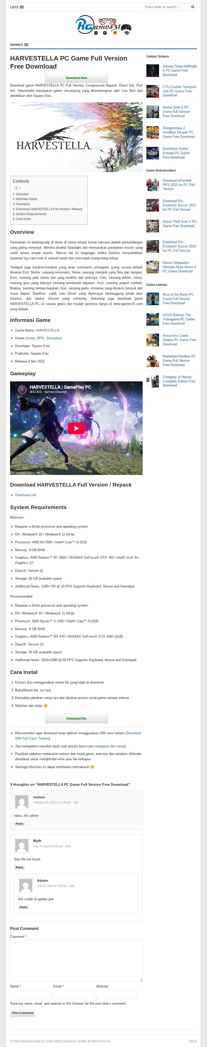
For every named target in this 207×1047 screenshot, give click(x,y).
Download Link (25, 495)
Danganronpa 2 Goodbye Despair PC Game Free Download (178, 132)
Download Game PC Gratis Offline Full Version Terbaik (53, 1040)
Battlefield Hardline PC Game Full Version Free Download (179, 360)
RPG (40, 338)
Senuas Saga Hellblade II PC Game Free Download (180, 70)
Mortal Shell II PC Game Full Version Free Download (176, 111)
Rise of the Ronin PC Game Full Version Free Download (178, 299)
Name (15, 986)
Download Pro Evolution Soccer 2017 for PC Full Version (179, 205)
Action (30, 338)
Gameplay (23, 204)
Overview (22, 194)
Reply (19, 823)
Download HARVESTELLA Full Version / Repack (49, 209)
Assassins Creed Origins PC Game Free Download (179, 340)
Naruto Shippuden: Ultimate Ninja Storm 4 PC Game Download (179, 267)
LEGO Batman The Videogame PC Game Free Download (179, 319)
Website (102, 986)
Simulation (54, 338)
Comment (18, 937)
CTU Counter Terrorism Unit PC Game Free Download (179, 91)
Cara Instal (23, 218)
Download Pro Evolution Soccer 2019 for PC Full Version (179, 246)
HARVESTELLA (47, 330)
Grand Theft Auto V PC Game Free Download (180, 224)
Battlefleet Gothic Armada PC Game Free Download (176, 153)
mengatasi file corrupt (110, 746)
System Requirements (31, 214)
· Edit (75, 802)
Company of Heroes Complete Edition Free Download (179, 381)
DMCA (193, 1040)
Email (58, 986)
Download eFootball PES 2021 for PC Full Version (178, 185)
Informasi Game (27, 199)
